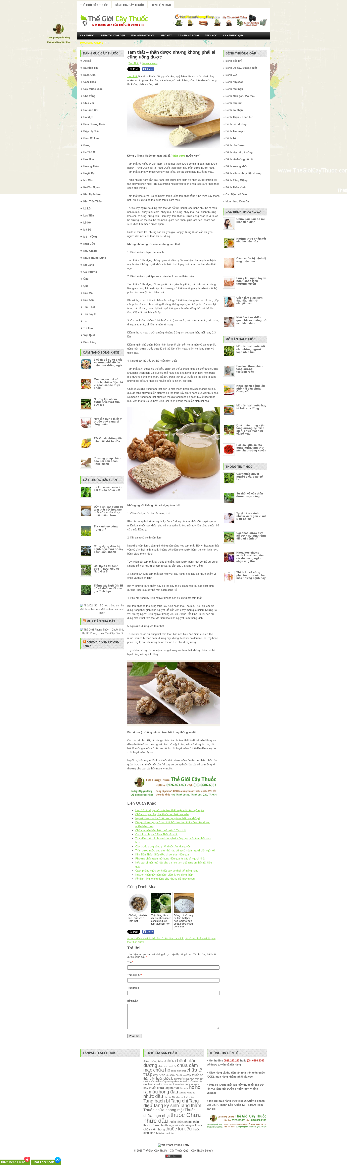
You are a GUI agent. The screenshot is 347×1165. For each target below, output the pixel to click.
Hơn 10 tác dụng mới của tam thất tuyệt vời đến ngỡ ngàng (170, 810)
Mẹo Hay (166, 35)
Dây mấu (184, 1088)
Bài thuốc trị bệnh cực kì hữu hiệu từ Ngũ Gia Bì (106, 568)
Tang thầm (190, 1105)
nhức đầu (153, 1096)
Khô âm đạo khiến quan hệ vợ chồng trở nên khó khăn (251, 320)
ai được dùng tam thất (139, 938)
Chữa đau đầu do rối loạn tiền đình (250, 220)
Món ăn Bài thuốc (143, 35)
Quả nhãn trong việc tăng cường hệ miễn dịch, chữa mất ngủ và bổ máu (250, 429)
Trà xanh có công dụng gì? (106, 528)
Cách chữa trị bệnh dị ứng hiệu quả (251, 260)
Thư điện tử (134, 975)
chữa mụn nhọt (178, 1071)
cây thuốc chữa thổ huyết (155, 1084)
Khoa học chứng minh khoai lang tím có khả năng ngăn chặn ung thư (249, 557)
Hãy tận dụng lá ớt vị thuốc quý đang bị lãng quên (108, 421)
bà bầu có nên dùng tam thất (168, 938)
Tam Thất (134, 63)
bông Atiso (157, 1061)
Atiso (146, 1061)
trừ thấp (170, 1133)
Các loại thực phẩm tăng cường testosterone (249, 368)
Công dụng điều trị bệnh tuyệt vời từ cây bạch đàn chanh (108, 549)
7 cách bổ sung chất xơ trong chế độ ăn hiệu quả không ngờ (108, 362)
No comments (149, 63)
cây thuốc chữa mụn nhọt (186, 1079)
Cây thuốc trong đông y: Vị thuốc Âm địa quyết (162, 846)
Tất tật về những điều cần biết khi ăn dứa (108, 440)
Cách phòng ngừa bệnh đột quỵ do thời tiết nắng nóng (166, 870)
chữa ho (161, 1070)
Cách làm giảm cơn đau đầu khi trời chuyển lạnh (249, 300)
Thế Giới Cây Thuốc (94, 5)
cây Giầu (170, 1075)
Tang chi (179, 1100)
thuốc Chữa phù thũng (157, 1125)
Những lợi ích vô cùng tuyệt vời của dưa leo (107, 401)
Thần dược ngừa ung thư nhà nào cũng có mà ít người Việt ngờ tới (175, 850)
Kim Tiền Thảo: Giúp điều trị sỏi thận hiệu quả (162, 854)
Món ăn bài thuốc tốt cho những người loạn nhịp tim (250, 349)
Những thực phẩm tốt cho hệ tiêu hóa (251, 240)
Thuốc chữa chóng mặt (163, 1110)
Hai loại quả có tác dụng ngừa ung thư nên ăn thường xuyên (251, 447)
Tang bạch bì (156, 1100)
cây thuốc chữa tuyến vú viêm (184, 1084)
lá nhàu (182, 1092)
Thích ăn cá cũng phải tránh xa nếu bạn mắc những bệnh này (251, 575)
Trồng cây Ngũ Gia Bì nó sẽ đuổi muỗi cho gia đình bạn (108, 588)
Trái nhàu (160, 1133)
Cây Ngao (181, 1075)
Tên (130, 962)
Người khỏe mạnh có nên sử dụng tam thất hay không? (167, 818)
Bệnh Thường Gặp (113, 35)
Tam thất (132, 76)
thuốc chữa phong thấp (184, 1121)
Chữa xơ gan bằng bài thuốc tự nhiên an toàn (162, 814)
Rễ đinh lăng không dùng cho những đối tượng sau (165, 878)
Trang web (133, 988)
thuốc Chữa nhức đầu (172, 1118)
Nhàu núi (191, 1092)
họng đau (168, 1091)
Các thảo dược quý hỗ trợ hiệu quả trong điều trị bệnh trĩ (251, 535)
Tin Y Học (211, 35)
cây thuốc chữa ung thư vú (161, 1087)
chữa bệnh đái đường (169, 1063)
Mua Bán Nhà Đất (101, 621)
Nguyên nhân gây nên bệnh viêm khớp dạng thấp (164, 874)
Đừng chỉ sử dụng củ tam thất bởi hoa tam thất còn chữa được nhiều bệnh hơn (108, 511)
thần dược (178, 155)
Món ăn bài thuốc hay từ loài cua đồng (251, 407)
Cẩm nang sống (188, 35)
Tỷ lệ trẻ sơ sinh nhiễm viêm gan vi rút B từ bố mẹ (251, 516)
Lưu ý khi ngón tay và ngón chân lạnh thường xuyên (251, 280)
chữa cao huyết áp (167, 1066)
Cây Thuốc (87, 35)
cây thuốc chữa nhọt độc (190, 1081)
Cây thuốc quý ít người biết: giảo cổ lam (249, 476)
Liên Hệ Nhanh (161, 5)
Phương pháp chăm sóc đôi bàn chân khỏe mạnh (107, 460)
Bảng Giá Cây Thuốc (129, 5)
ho (191, 1087)
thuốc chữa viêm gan (183, 1125)
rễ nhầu (190, 1097)
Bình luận (132, 1000)
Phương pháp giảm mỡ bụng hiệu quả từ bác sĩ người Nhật (170, 858)
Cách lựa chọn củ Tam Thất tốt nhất (156, 834)
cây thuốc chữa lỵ (161, 1078)
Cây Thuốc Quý (233, 35)
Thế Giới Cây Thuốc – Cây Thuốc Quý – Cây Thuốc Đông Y (178, 1150)
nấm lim (167, 1097)
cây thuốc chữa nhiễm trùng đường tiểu (173, 1080)
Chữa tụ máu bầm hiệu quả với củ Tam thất (160, 830)
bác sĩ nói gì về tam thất (197, 938)
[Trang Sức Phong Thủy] (173, 796)
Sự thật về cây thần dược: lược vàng (249, 495)
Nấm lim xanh (178, 1097)
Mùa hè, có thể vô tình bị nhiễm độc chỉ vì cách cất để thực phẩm (108, 383)
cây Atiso (159, 1075)
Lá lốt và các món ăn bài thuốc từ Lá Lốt (108, 488)
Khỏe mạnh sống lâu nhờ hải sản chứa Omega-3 (250, 388)
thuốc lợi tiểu (178, 1128)
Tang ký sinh (166, 1105)
